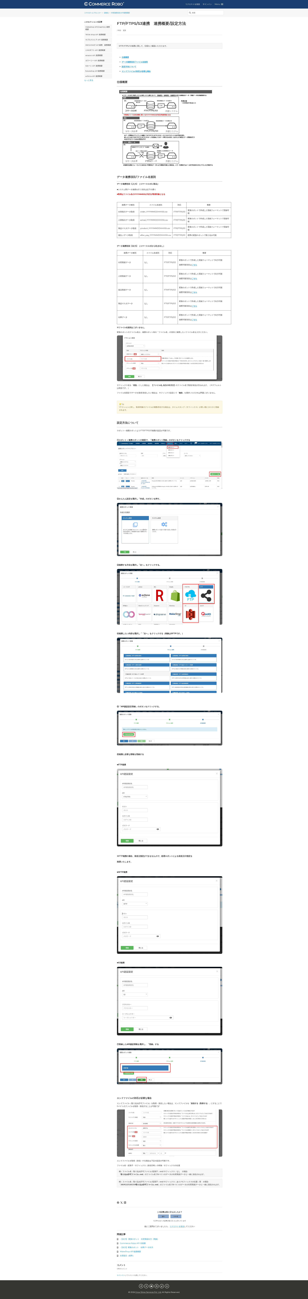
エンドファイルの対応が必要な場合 (136, 71)
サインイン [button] (207, 4)
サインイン (121, 1275)
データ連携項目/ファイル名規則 (135, 62)
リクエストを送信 (192, 4)
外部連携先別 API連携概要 (120, 13)
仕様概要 (125, 57)
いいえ (176, 1216)
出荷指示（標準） (127, 1255)
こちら (194, 265)
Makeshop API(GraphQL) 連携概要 (97, 28)
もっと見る (88, 80)
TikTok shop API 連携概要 (95, 34)
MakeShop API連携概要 (130, 1251)
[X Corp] (121, 1203)
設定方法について (129, 66)
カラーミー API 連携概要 (95, 60)
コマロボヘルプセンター (92, 13)
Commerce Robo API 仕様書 (133, 1243)
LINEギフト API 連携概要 (95, 50)
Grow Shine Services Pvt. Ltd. (148, 1292)
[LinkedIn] (125, 1203)
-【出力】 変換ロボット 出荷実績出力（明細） (139, 1239)
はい (163, 1216)
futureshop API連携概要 (95, 71)
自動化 (106, 13)
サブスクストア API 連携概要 (96, 40)
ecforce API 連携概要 (93, 76)
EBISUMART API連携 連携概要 (98, 45)
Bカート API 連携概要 (94, 66)
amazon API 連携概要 (94, 55)
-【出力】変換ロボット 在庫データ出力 (136, 1247)
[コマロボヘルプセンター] (104, 4)
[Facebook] (118, 1203)
